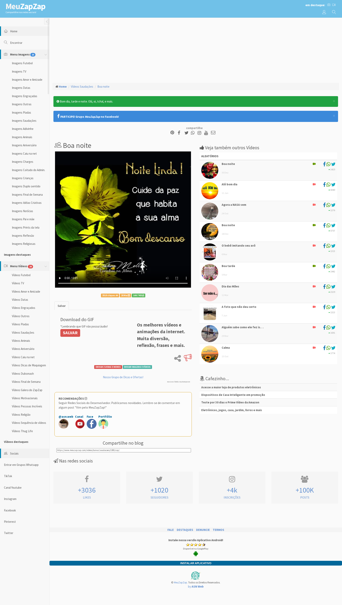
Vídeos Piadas (20, 324)
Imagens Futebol (22, 63)
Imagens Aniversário (24, 145)
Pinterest (10, 522)
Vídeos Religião (21, 414)
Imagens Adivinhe (22, 129)
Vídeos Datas (20, 300)
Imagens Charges (22, 162)
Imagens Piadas (21, 112)
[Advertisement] (195, 50)
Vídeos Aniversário (23, 349)
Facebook (10, 510)
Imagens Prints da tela (25, 227)
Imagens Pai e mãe (23, 219)
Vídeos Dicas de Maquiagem (29, 365)
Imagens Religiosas (23, 244)
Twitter (8, 533)
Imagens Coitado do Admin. (28, 170)
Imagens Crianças (22, 178)
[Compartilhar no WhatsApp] (193, 133)
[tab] (61, 306)
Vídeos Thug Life (22, 431)
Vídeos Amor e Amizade (26, 291)
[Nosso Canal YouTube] (206, 133)
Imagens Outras (21, 104)
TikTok (8, 476)
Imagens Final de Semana (27, 194)
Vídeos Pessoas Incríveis (27, 406)
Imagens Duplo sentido (26, 186)
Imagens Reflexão (23, 235)
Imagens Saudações (24, 121)
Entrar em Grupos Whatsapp (21, 465)
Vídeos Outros (20, 316)
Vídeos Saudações (23, 332)
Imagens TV (19, 71)
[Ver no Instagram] (200, 133)
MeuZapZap (180, 582)
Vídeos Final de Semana (26, 382)
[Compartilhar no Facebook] (180, 133)
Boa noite (103, 86)
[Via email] (213, 133)
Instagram (10, 499)
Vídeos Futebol (21, 275)
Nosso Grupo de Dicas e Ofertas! (123, 377)
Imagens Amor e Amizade (27, 79)
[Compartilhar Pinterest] (172, 133)
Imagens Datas (21, 88)
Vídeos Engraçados (23, 308)
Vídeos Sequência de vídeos (29, 423)
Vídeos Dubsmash (23, 373)
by (196, 586)
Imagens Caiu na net (24, 153)
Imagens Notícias (22, 211)
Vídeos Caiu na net (23, 357)
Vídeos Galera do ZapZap (27, 390)
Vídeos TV (18, 283)
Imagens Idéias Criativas (27, 203)
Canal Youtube (13, 487)
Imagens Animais (22, 137)
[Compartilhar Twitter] (187, 133)
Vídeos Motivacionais (25, 398)
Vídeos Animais (21, 341)
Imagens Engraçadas (24, 96)
